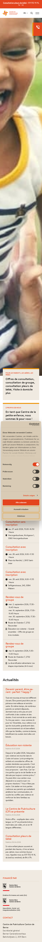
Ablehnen (21, 516)
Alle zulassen (21, 502)
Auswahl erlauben (21, 509)
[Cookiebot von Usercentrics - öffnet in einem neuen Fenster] (29, 424)
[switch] (36, 471)
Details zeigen (29, 495)
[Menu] (37, 13)
